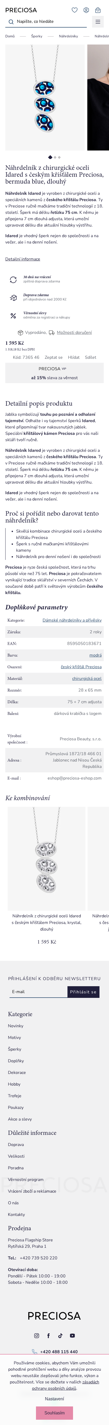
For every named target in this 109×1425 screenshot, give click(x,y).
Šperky (14, 1049)
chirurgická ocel (87, 678)
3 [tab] (59, 157)
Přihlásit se (83, 992)
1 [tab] (50, 157)
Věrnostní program (26, 1180)
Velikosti (16, 1156)
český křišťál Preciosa (81, 667)
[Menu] (98, 22)
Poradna (16, 1168)
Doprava (16, 1145)
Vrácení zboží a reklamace (32, 1191)
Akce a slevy (20, 1119)
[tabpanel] (45, 98)
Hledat (11, 22)
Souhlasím (54, 1413)
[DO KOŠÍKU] (46, 859)
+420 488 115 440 (59, 1352)
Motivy (14, 1038)
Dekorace (17, 1073)
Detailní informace (22, 259)
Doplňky (16, 1061)
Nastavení (54, 1399)
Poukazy (16, 1107)
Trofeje (14, 1096)
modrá (95, 655)
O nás (13, 1203)
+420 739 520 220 (38, 1258)
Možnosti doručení (74, 332)
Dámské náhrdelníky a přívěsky (72, 620)
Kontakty (16, 1215)
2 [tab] (54, 157)
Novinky (15, 1026)
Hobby (14, 1084)
